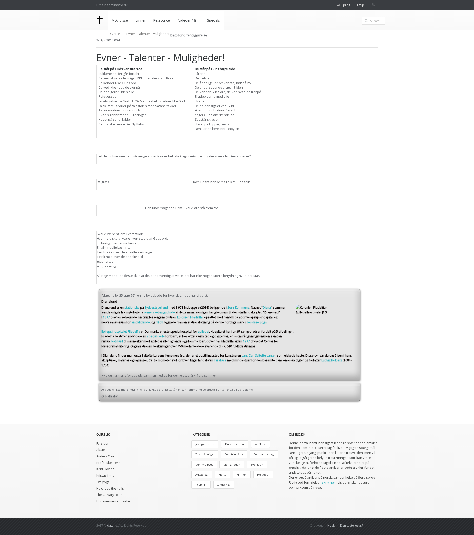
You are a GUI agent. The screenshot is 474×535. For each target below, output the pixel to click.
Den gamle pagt (264, 454)
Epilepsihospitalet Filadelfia (120, 331)
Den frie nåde (234, 454)
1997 (246, 341)
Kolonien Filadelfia (190, 317)
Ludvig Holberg (331, 360)
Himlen (242, 474)
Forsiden (102, 443)
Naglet (331, 525)
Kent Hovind (105, 469)
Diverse (114, 33)
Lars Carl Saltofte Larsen (259, 355)
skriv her (328, 482)
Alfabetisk (223, 485)
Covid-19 (201, 485)
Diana (267, 307)
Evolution (257, 464)
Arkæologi (201, 474)
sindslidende (140, 322)
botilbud (117, 341)
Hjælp (360, 5)
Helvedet (263, 474)
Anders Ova (105, 456)
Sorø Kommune (238, 307)
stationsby (131, 307)
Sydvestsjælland (156, 307)
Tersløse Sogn (256, 322)
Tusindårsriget (204, 454)
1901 (159, 322)
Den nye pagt (204, 464)
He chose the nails (110, 488)
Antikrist (260, 444)
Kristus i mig (105, 475)
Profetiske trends (109, 462)
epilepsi (203, 331)
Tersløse (220, 360)
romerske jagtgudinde (159, 312)
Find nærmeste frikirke (113, 501)
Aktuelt (101, 449)
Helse (222, 474)
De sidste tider (234, 444)
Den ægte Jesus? (351, 525)
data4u (112, 525)
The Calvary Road (109, 494)
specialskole (156, 336)
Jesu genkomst (205, 444)
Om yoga (103, 482)
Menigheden (231, 464)
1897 (106, 317)
